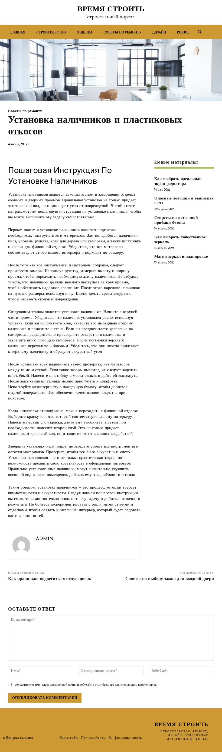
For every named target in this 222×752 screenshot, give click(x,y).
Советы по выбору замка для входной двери (169, 579)
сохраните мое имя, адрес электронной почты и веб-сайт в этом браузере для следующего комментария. (86, 684)
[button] (200, 31)
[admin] (21, 545)
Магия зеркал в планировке (181, 257)
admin (45, 539)
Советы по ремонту (25, 111)
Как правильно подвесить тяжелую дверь (49, 579)
